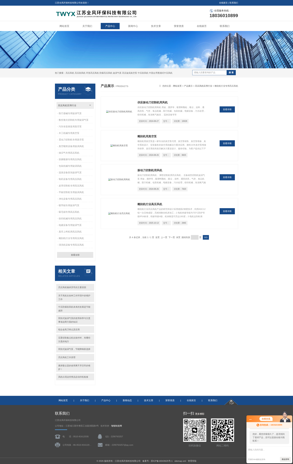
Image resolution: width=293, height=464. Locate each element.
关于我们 (87, 26)
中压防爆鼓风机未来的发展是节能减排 (74, 309)
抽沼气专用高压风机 (69, 152)
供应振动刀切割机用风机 (152, 102)
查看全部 (75, 255)
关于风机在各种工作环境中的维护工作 (74, 297)
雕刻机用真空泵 (147, 136)
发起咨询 (285, 459)
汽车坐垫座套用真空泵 (70, 126)
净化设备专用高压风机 (70, 198)
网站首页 (64, 26)
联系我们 (234, 3)
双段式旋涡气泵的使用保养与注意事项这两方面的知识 (74, 320)
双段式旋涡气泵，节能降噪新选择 (74, 349)
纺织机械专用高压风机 (70, 218)
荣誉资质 (179, 26)
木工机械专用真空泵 (69, 133)
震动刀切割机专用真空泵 (71, 139)
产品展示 (188, 86)
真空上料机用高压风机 (70, 231)
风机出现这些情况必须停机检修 (73, 377)
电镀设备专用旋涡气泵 (70, 225)
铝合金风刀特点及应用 (69, 329)
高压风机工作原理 (66, 357)
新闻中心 (133, 26)
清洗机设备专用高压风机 (71, 244)
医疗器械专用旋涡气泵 (70, 113)
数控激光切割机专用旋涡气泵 (74, 120)
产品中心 (110, 26)
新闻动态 (127, 400)
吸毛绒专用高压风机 (69, 212)
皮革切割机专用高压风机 (71, 185)
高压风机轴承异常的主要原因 (72, 287)
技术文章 (156, 26)
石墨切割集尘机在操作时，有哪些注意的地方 (74, 340)
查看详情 (227, 109)
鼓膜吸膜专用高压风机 (70, 159)
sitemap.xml (180, 461)
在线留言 (223, 3)
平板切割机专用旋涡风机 (71, 192)
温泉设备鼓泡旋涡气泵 (70, 172)
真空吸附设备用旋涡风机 (71, 146)
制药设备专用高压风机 (70, 179)
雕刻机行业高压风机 (149, 204)
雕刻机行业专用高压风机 (71, 238)
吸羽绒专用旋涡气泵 (69, 205)
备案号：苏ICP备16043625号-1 (157, 461)
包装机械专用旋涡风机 (70, 166)
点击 (90, 105)
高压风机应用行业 (67, 105)
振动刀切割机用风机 (149, 170)
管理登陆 (192, 461)
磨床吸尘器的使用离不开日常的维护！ (74, 367)
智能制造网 (116, 426)
